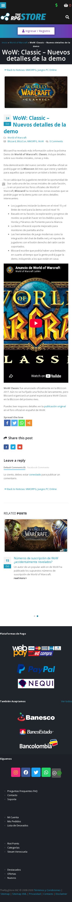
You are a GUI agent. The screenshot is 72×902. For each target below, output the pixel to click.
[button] (3, 5)
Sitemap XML (19, 893)
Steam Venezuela (17, 851)
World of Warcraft (19, 42)
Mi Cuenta (13, 817)
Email (19, 446)
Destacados (14, 869)
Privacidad (35, 893)
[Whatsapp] (21, 423)
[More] (29, 423)
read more (19, 578)
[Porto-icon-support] (56, 773)
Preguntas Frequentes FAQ (22, 791)
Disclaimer (61, 893)
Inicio (4, 42)
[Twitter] (14, 423)
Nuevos (11, 878)
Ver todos (66, 701)
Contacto (12, 795)
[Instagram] (15, 772)
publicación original (55, 406)
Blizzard (12, 141)
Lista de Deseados (17, 825)
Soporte (11, 799)
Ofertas (11, 873)
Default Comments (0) (14, 467)
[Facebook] (7, 423)
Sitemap (5, 893)
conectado (35, 474)
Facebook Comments (38, 467)
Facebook (6, 446)
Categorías (13, 847)
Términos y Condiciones (47, 890)
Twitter (13, 446)
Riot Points (13, 843)
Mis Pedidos (14, 821)
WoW (41, 141)
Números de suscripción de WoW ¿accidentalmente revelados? (36, 560)
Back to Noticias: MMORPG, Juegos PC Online (32, 70)
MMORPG (32, 141)
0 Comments (56, 141)
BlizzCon (21, 141)
